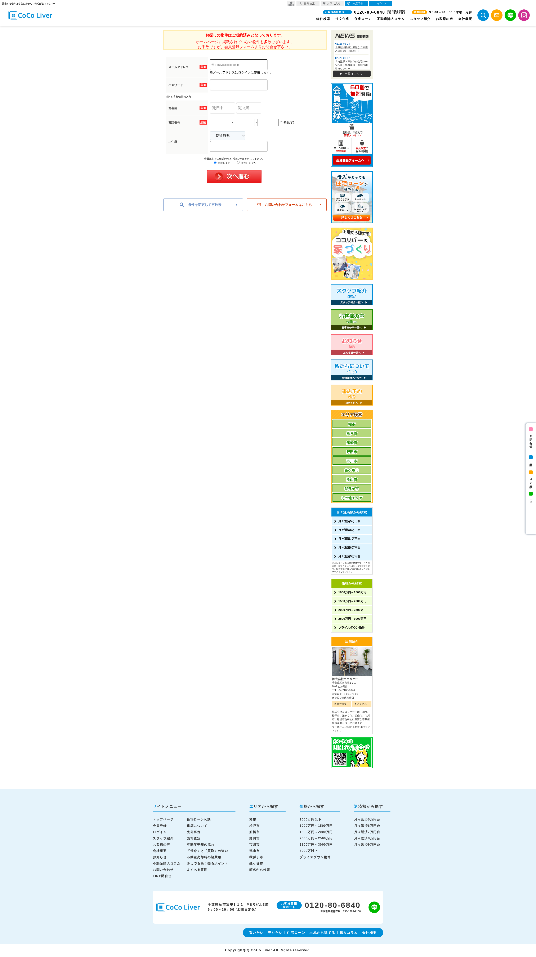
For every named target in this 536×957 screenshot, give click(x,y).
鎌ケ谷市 (352, 470)
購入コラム (349, 932)
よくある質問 (197, 869)
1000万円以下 (310, 819)
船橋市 (352, 443)
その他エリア (351, 498)
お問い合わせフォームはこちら (288, 204)
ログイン (160, 832)
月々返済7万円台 (349, 538)
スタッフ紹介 (420, 19)
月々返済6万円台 (349, 530)
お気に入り (334, 3)
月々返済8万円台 (349, 547)
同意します (223, 162)
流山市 (352, 480)
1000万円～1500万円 (352, 592)
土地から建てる (322, 932)
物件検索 (323, 19)
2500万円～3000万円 (352, 618)
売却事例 (194, 832)
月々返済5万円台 (349, 521)
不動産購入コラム (391, 19)
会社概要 (465, 19)
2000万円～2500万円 (352, 610)
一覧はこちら (353, 73)
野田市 (352, 452)
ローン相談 (530, 479)
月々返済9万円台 (349, 556)
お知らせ (160, 857)
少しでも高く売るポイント (207, 863)
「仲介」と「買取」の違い (207, 851)
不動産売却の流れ (200, 844)
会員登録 (160, 825)
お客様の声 (444, 19)
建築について (197, 825)
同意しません (248, 162)
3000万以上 (309, 851)
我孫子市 (352, 489)
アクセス (362, 703)
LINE (530, 501)
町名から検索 (259, 869)
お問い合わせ (530, 440)
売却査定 (194, 838)
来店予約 (530, 461)
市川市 (352, 461)
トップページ (163, 819)
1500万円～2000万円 (352, 601)
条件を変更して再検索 (205, 204)
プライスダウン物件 (351, 627)
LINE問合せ (162, 876)
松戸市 (352, 433)
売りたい (275, 932)
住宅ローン (363, 19)
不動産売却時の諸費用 (204, 857)
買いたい (256, 932)
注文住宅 (342, 19)
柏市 (351, 424)
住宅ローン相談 (199, 819)
